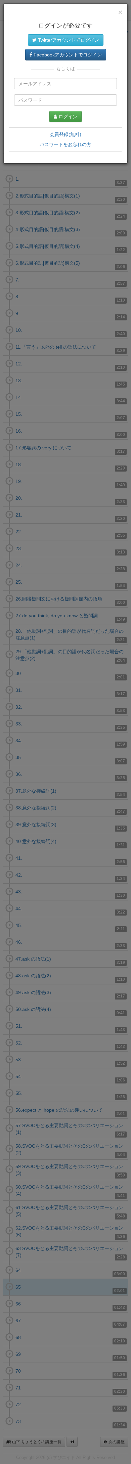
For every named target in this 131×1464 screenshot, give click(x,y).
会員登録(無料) (65, 134)
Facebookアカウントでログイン (67, 54)
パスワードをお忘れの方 (65, 144)
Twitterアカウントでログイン (68, 40)
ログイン (67, 116)
